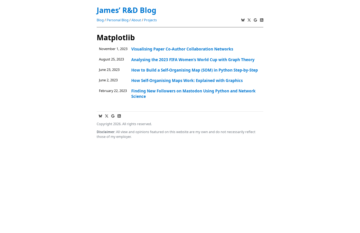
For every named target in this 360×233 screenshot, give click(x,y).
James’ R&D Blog (126, 10)
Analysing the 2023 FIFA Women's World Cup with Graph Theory (193, 59)
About (136, 20)
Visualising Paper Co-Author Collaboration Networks (182, 49)
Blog (100, 20)
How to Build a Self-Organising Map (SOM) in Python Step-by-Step (194, 70)
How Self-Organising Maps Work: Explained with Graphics (187, 80)
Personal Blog (118, 20)
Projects (150, 20)
